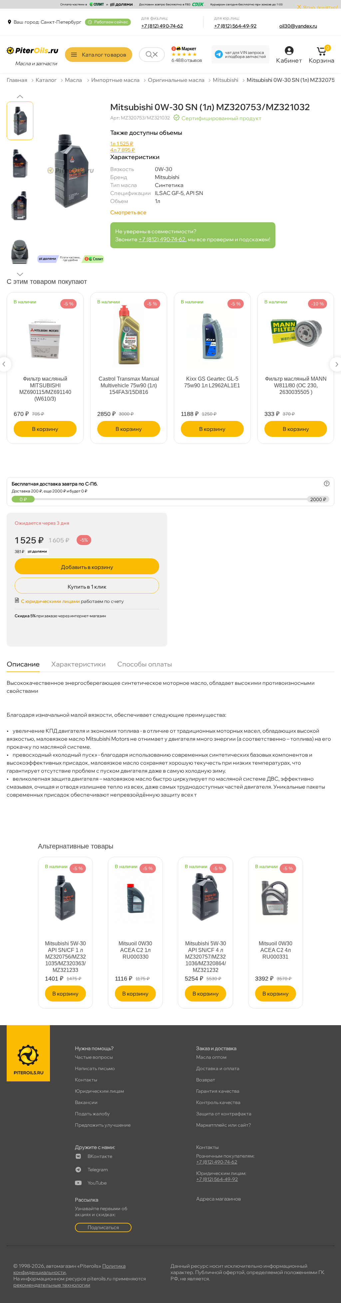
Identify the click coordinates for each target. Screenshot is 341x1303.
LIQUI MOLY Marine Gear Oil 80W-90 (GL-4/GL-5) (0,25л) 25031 (45, 385)
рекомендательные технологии (51, 1285)
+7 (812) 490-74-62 (162, 26)
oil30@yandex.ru (298, 26)
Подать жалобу (92, 1114)
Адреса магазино (218, 1199)
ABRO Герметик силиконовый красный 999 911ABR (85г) (212, 385)
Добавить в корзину (87, 567)
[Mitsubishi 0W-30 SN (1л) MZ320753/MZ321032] (70, 184)
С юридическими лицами (50, 601)
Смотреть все (128, 212)
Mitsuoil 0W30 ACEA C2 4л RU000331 (275, 950)
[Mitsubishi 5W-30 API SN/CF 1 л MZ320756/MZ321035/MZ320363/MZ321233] (65, 893)
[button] (20, 96)
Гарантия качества (217, 1091)
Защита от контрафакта (223, 1114)
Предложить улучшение (103, 1125)
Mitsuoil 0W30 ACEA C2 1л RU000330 (135, 950)
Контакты (86, 1080)
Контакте (100, 1156)
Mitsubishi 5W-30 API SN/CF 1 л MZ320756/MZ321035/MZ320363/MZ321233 (65, 957)
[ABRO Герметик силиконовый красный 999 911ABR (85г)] (212, 334)
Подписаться (103, 1227)
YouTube (97, 1183)
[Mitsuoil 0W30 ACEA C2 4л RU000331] (275, 893)
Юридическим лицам (99, 1091)
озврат (205, 1080)
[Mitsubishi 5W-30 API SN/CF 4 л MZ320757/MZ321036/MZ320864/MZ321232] (205, 893)
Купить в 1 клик (87, 586)
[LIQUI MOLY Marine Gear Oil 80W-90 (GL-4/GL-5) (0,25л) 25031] (45, 334)
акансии (86, 1102)
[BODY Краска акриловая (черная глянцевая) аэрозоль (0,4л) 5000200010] (296, 334)
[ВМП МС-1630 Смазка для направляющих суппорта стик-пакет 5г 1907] (129, 334)
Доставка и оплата (217, 1068)
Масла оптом (211, 1057)
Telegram (98, 1170)
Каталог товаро (104, 54)
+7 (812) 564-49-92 (235, 26)
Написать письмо (95, 1068)
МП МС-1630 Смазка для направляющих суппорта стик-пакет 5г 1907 (129, 389)
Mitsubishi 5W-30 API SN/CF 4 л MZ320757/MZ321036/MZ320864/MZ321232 (205, 957)
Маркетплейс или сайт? (223, 1125)
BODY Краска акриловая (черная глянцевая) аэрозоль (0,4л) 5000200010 (295, 389)
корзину (45, 429)
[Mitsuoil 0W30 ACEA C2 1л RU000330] (135, 893)
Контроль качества (218, 1102)
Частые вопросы (94, 1057)
